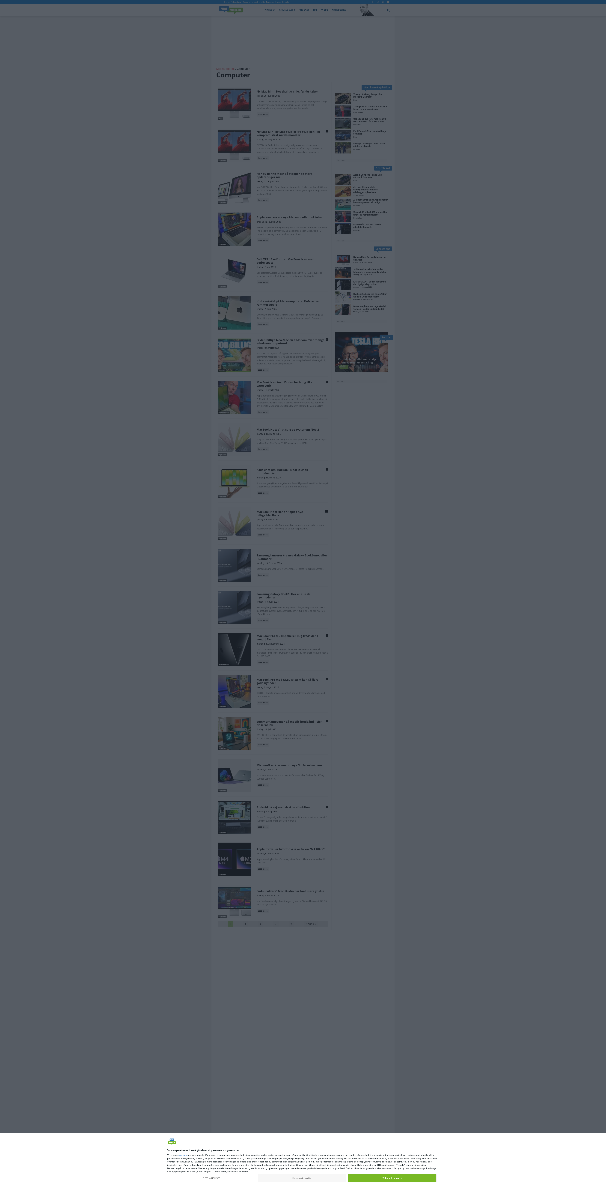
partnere (183, 1155)
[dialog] (303, 1160)
